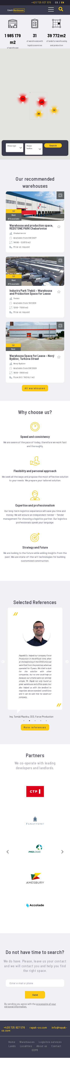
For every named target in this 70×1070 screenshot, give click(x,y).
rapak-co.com (38, 1027)
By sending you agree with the (30, 1005)
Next (67, 662)
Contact (56, 1046)
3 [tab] (35, 721)
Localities (26, 1046)
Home (11, 1042)
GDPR (35, 1050)
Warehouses (27, 1042)
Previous (3, 662)
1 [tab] (24, 721)
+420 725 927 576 (41, 2)
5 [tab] (46, 721)
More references (35, 727)
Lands (12, 1046)
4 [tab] (41, 721)
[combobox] (12, 149)
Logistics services (50, 1042)
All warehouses (35, 388)
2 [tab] (29, 721)
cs (56, 2)
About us (41, 1046)
